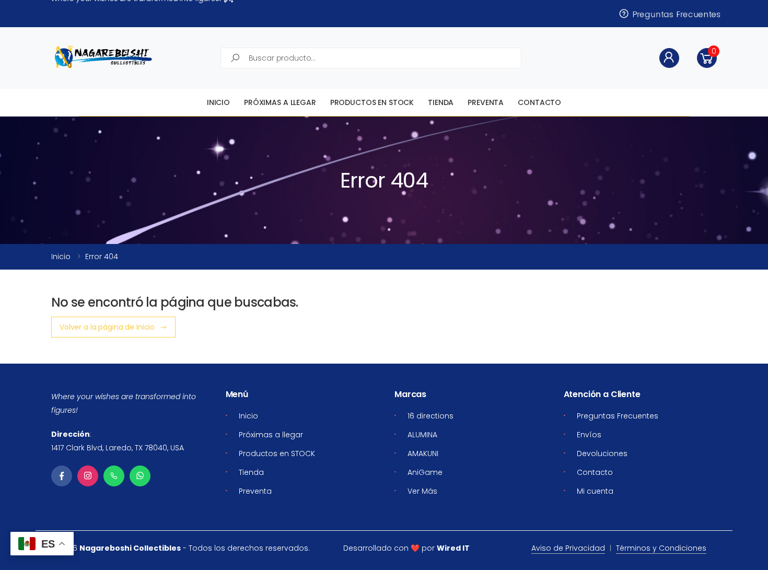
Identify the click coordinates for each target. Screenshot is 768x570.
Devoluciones (602, 453)
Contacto (539, 102)
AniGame (425, 472)
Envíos (589, 434)
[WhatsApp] (140, 476)
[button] (707, 58)
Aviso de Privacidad (568, 548)
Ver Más (422, 491)
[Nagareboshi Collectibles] (103, 57)
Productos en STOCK (372, 102)
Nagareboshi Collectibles (130, 548)
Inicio (218, 102)
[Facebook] (61, 476)
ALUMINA (422, 434)
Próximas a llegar (280, 102)
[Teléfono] (113, 476)
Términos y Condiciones (661, 548)
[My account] (669, 58)
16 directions (430, 416)
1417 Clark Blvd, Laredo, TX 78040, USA (117, 448)
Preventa (486, 102)
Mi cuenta (595, 491)
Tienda (440, 102)
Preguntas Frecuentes (676, 13)
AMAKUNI (423, 453)
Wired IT (453, 548)
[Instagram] (87, 476)
